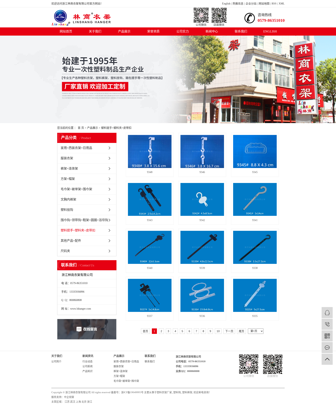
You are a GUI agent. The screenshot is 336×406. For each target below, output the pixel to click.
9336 (202, 316)
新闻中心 (212, 31)
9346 (202, 172)
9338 (255, 268)
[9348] (150, 151)
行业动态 (87, 361)
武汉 (72, 401)
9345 (255, 172)
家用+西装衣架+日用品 (76, 148)
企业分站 (251, 3)
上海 (78, 401)
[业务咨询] (327, 312)
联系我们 (241, 31)
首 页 (81, 127)
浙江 (89, 401)
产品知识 (87, 371)
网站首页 (66, 31)
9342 (202, 220)
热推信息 (238, 3)
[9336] (202, 295)
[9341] (255, 199)
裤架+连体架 (69, 168)
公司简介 (56, 361)
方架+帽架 (68, 178)
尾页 (241, 331)
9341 (255, 220)
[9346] (202, 151)
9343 (149, 220)
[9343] (150, 199)
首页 (145, 331)
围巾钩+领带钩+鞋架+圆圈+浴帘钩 (84, 220)
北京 (84, 401)
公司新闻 (87, 366)
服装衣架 (67, 158)
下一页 (229, 331)
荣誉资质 (153, 31)
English (226, 3)
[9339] (202, 247)
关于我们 (95, 31)
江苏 (67, 401)
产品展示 (124, 31)
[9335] (255, 295)
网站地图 (264, 3)
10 (218, 331)
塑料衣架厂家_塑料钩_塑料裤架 (174, 392)
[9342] (202, 199)
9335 (255, 316)
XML (282, 3)
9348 (149, 172)
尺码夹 (65, 251)
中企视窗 (69, 397)
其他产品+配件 (71, 240)
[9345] (255, 151)
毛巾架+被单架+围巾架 (76, 189)
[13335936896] (327, 324)
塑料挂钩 (67, 209)
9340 (149, 268)
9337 (149, 316)
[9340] (150, 247)
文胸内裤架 (68, 199)
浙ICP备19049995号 (132, 392)
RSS (274, 3)
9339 (202, 268)
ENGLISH (270, 31)
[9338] (255, 247)
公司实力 (182, 31)
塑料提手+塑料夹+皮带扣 (116, 127)
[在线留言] (327, 347)
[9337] (150, 295)
